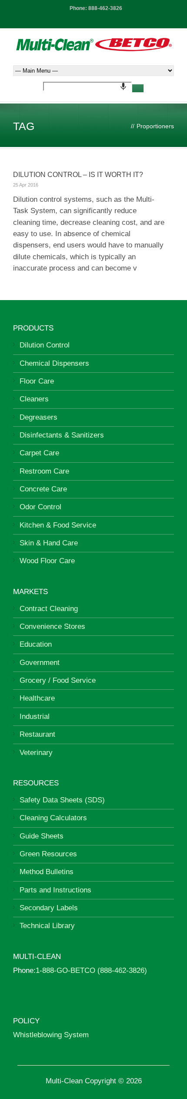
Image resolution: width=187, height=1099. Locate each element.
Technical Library (47, 926)
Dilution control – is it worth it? (78, 174)
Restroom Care (44, 471)
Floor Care (37, 381)
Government (40, 662)
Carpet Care (39, 453)
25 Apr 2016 (25, 184)
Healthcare (37, 698)
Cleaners (34, 399)
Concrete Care (43, 489)
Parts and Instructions (55, 890)
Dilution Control (45, 345)
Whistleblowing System (51, 1035)
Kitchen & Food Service (58, 525)
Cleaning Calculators (53, 818)
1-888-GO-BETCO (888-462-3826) (91, 970)
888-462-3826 (105, 8)
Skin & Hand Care (49, 543)
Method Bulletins (46, 872)
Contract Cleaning (49, 609)
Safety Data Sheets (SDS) (62, 800)
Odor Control (40, 507)
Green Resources (48, 854)
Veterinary (36, 752)
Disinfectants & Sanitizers (62, 435)
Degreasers (38, 417)
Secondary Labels (49, 908)
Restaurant (37, 734)
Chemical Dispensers (54, 363)
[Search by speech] (123, 86)
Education (36, 644)
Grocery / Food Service (58, 680)
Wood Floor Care (47, 561)
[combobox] (87, 86)
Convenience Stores (52, 626)
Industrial (35, 716)
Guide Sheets (41, 836)
